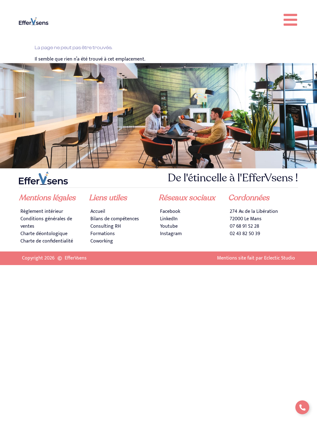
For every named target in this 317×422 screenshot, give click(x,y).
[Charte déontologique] (54, 234)
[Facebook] (193, 211)
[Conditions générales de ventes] (54, 222)
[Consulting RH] (123, 226)
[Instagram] (193, 234)
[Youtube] (193, 226)
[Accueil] (123, 211)
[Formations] (123, 234)
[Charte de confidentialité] (54, 241)
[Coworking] (123, 241)
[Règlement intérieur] (54, 211)
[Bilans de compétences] (123, 219)
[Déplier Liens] (302, 407)
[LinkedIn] (193, 219)
